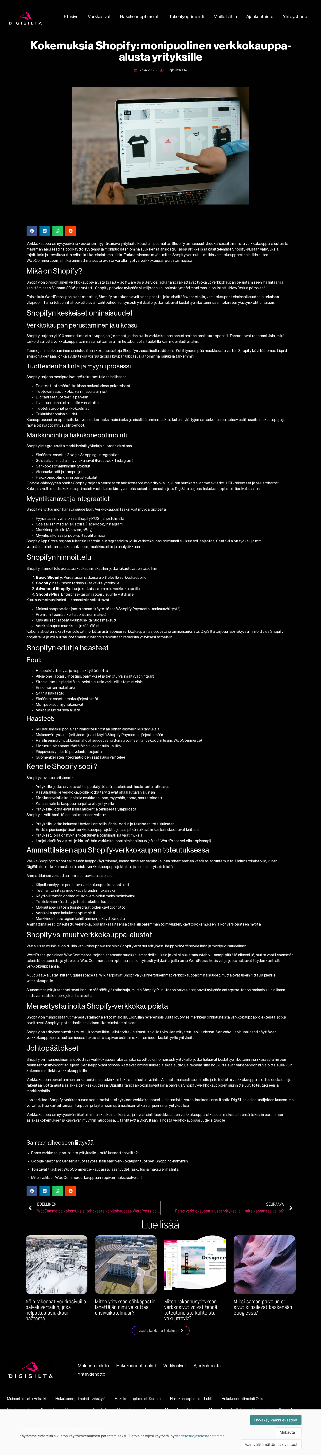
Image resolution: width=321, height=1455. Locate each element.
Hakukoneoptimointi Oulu (242, 1399)
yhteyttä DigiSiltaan (141, 1120)
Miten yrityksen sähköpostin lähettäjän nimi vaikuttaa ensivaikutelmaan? (125, 1307)
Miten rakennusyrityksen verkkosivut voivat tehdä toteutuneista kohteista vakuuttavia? (190, 1310)
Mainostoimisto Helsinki (26, 1399)
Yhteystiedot (296, 16)
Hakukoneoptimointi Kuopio (138, 1399)
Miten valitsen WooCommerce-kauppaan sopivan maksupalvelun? (87, 1178)
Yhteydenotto (91, 1374)
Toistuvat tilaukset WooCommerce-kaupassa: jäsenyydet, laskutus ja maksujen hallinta (105, 1169)
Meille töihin (225, 16)
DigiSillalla (35, 867)
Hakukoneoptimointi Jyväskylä (80, 1399)
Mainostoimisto (93, 1365)
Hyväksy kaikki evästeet (276, 1420)
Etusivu (71, 16)
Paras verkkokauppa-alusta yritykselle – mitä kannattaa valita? (84, 1153)
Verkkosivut (99, 16)
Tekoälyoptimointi (186, 16)
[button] (32, 231)
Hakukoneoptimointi (140, 16)
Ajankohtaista (260, 16)
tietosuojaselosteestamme (203, 1436)
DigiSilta (208, 631)
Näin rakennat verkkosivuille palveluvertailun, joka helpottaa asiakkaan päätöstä (56, 1310)
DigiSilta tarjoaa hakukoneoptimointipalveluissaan (217, 489)
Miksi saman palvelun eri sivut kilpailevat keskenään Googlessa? (263, 1307)
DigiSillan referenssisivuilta (151, 1017)
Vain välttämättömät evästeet (271, 1444)
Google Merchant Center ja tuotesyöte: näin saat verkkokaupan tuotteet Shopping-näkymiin (109, 1161)
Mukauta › (289, 1432)
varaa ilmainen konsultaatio (207, 1100)
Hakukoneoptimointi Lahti (191, 1399)
